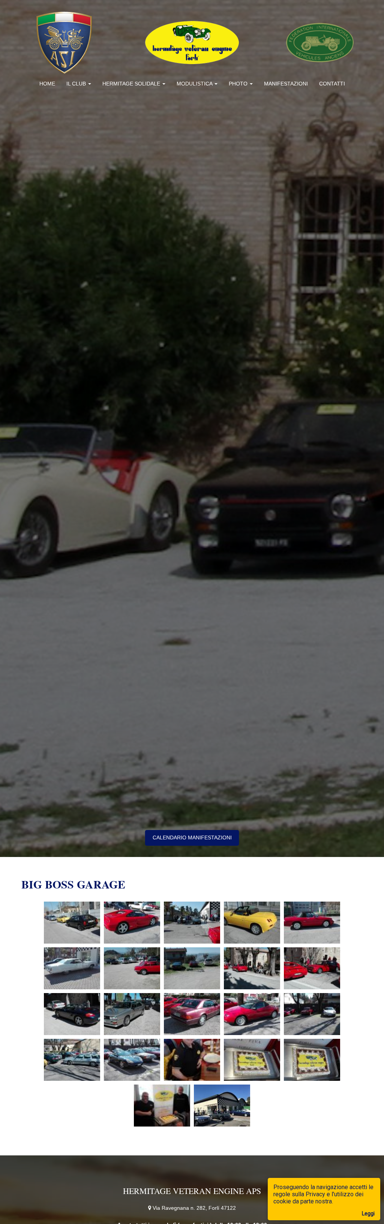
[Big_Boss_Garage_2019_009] (252, 968)
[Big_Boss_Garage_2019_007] (132, 968)
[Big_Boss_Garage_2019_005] (312, 923)
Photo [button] (239, 84)
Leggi (368, 1214)
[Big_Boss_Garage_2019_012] (132, 1014)
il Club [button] (76, 84)
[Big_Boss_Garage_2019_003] (192, 923)
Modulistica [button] (195, 84)
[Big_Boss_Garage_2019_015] (312, 1014)
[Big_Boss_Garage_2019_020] (312, 1060)
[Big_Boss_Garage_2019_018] (192, 1060)
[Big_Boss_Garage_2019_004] (252, 923)
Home (47, 84)
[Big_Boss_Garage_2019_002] (132, 923)
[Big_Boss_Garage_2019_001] (72, 923)
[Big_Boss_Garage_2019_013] (192, 1014)
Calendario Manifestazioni (192, 837)
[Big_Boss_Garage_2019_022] (222, 1106)
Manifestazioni (286, 84)
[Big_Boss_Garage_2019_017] (132, 1060)
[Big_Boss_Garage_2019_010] (312, 968)
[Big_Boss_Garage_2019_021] (162, 1106)
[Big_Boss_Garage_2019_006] (72, 968)
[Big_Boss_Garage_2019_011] (72, 1014)
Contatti (332, 84)
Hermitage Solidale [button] (132, 84)
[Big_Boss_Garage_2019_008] (192, 968)
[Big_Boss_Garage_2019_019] (252, 1060)
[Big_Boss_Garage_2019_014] (252, 1014)
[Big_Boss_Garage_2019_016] (72, 1060)
